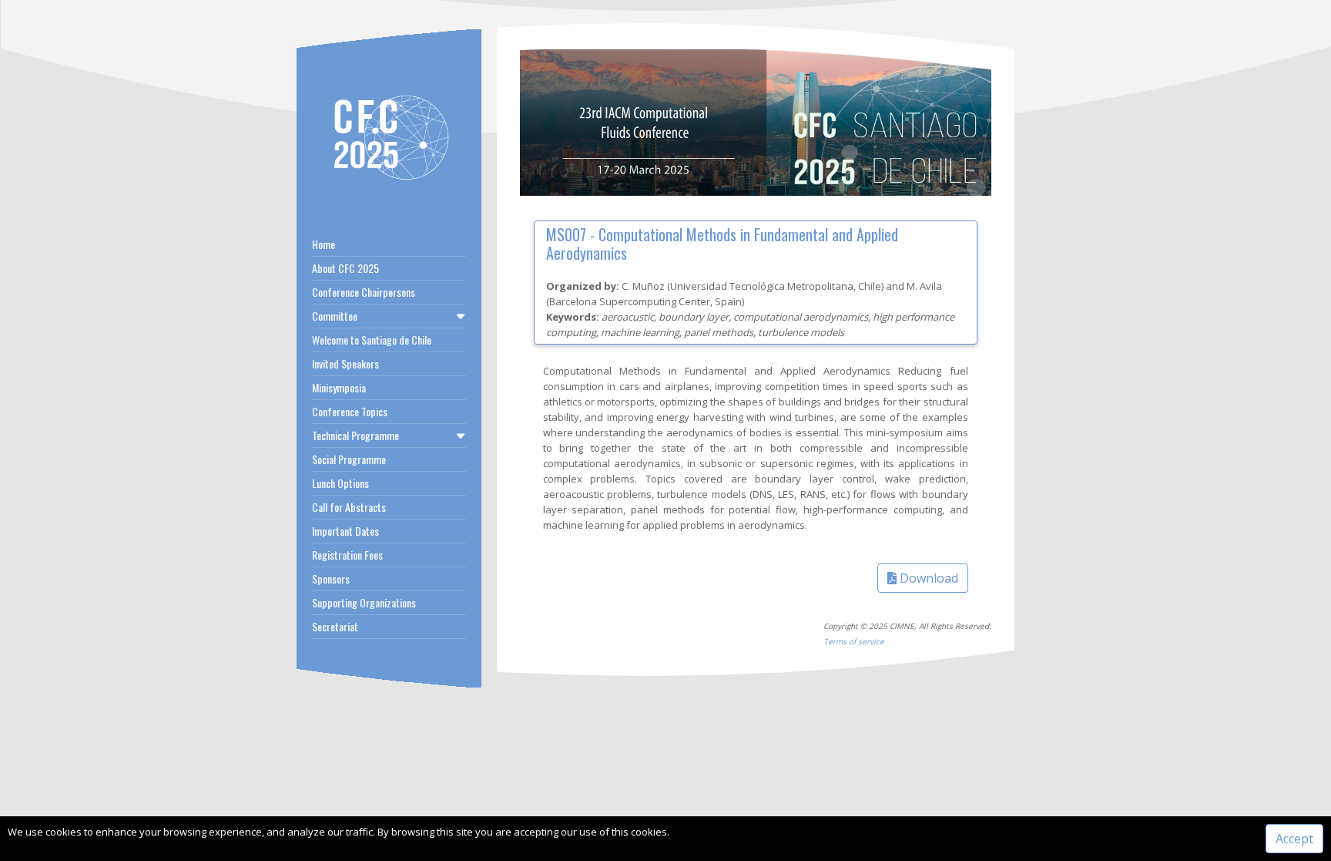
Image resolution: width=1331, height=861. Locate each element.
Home (323, 244)
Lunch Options (340, 483)
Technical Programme (355, 435)
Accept (1294, 838)
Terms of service (853, 641)
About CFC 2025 (345, 268)
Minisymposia (339, 387)
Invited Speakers (345, 363)
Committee (334, 316)
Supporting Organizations (364, 602)
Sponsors (331, 578)
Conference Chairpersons (363, 292)
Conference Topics (349, 411)
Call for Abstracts (349, 507)
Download (927, 578)
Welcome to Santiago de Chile (371, 339)
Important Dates (345, 531)
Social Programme (349, 459)
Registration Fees (347, 555)
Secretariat (335, 626)
